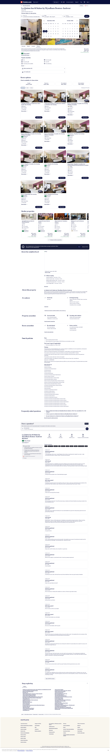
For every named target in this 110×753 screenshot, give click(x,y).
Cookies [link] (64, 732)
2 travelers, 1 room (69, 16)
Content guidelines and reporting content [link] (69, 735)
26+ (87, 43)
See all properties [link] (26, 5)
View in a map (47, 272)
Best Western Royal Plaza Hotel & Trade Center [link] (32, 697)
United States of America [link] (28, 714)
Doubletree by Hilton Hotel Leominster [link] (30, 699)
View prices (38, 117)
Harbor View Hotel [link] (26, 703)
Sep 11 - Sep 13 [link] (81, 84)
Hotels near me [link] (80, 729)
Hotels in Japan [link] (23, 738)
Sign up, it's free (85, 246)
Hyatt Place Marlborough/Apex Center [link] (30, 690)
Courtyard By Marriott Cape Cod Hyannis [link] (63, 699)
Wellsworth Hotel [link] (26, 707)
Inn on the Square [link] (26, 704)
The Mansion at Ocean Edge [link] (28, 709)
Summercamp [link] (57, 709)
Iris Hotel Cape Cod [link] (26, 706)
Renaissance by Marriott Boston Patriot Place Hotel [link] (33, 696)
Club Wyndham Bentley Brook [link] (60, 695)
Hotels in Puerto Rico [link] (24, 740)
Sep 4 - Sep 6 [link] (63, 84)
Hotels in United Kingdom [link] (25, 732)
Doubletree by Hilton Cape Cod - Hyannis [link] (63, 690)
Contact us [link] (36, 729)
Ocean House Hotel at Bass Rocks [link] (61, 703)
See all (22, 65)
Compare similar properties (56, 239)
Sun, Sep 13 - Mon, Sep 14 (49, 16)
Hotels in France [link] (23, 734)
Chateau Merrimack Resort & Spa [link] (29, 695)
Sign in (88, 2)
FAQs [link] (35, 727)
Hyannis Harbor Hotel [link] (59, 698)
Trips (81, 2)
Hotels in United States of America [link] (26, 725)
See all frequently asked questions (51, 417)
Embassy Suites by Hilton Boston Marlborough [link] (64, 708)
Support (76, 2)
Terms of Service (29, 750)
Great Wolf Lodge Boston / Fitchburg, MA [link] (63, 707)
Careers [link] (78, 727)
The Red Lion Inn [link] (58, 702)
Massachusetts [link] (35, 714)
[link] (86, 6)
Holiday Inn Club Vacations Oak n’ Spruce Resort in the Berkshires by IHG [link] (37, 689)
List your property (69, 2)
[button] (48, 26)
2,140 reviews (24, 442)
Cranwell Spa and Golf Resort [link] (60, 706)
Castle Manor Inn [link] (26, 710)
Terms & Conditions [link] (66, 725)
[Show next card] (89, 225)
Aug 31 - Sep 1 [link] (46, 84)
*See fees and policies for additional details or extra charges (54, 310)
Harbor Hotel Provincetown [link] (60, 691)
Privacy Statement (21, 750)
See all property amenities (49, 321)
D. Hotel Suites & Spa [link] (59, 697)
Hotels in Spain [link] (23, 736)
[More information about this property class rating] (25, 10)
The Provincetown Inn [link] (59, 692)
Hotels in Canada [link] (23, 729)
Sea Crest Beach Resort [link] (59, 694)
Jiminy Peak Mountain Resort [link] (28, 708)
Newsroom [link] (51, 730)
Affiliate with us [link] (51, 726)
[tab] (24, 686)
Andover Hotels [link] (41, 714)
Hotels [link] (22, 714)
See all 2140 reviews (50, 678)
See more (46, 286)
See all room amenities (48, 332)
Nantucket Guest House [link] (27, 702)
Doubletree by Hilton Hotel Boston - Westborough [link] (65, 705)
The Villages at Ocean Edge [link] (60, 700)
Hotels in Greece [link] (23, 742)
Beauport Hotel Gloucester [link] (28, 691)
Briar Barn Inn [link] (25, 692)
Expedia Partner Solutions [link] (53, 728)
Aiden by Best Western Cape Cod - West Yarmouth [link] (32, 693)
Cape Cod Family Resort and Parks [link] (29, 694)
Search (86, 16)
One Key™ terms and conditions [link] (68, 729)
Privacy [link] (64, 727)
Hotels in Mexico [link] (23, 727)
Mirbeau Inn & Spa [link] (26, 700)
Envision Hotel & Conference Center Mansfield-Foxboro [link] (34, 705)
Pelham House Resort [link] (59, 704)
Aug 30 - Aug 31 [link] (29, 84)
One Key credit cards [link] (80, 732)
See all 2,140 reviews (25, 55)
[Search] (87, 428)
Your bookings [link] (37, 725)
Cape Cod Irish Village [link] (59, 689)
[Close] (108, 750)
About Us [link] (79, 725)
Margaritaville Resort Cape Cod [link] (61, 693)
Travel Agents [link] (51, 733)
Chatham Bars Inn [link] (26, 698)
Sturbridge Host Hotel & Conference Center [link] (63, 696)
